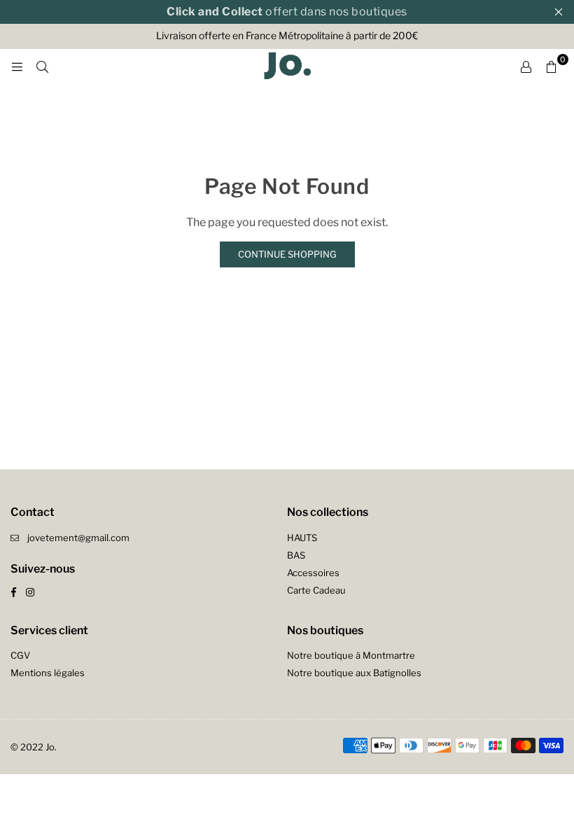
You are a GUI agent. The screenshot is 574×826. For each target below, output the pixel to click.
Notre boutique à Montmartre (351, 655)
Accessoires (313, 572)
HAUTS (302, 537)
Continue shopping (287, 254)
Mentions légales (47, 672)
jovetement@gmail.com (78, 537)
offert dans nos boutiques (287, 11)
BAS (296, 555)
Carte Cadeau (316, 590)
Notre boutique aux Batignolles (354, 672)
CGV (20, 655)
